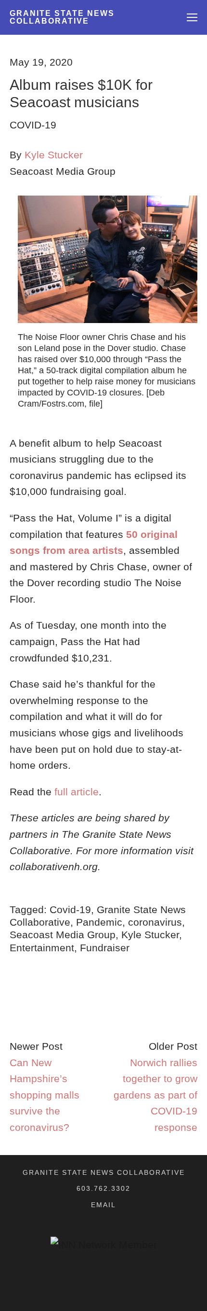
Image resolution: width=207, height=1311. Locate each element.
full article (76, 791)
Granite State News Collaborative (62, 17)
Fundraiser (104, 947)
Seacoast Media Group (63, 934)
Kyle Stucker (54, 154)
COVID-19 (33, 124)
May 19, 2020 (41, 62)
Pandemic (99, 922)
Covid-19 (70, 909)
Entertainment (42, 947)
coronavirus (155, 922)
